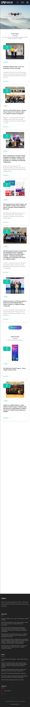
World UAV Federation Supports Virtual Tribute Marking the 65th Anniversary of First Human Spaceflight (14, 540)
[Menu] (27, 2)
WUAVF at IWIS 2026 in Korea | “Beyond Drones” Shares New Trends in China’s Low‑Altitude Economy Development (14, 112)
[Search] (17, 2)
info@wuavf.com (7, 690)
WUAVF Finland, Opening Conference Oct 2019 (12, 679)
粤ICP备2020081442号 (15, 704)
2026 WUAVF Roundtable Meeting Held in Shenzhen (13, 673)
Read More (5, 81)
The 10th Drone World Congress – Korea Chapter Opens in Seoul (14, 660)
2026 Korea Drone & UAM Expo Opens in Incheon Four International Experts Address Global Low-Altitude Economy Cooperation (14, 647)
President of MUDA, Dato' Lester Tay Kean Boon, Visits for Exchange (15, 619)
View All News (14, 327)
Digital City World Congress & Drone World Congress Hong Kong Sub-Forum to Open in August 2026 (15, 452)
